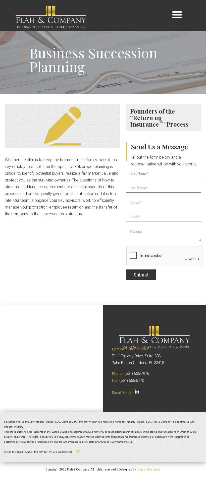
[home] (51, 15)
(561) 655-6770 (131, 380)
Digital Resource (149, 469)
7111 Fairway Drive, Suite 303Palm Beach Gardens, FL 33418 (138, 356)
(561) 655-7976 (136, 373)
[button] (177, 15)
